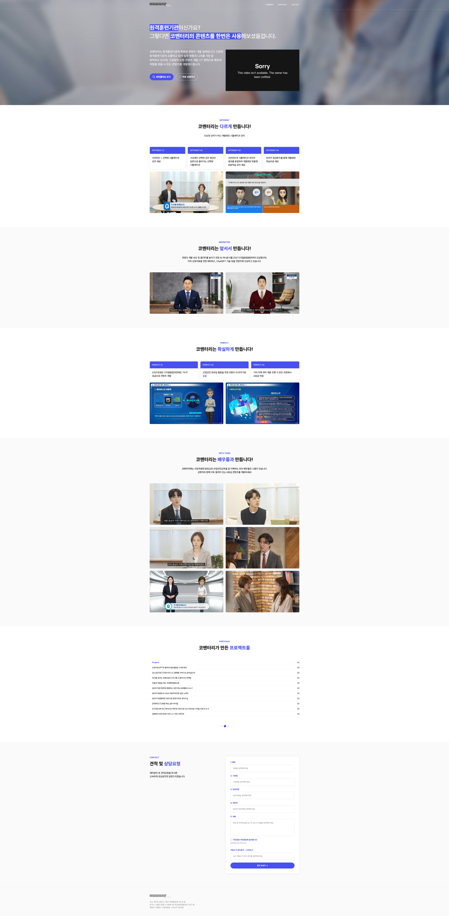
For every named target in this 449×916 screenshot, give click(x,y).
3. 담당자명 (234, 789)
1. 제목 (232, 762)
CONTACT (295, 5)
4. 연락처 (234, 803)
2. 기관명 (234, 776)
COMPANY (269, 5)
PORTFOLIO (282, 5)
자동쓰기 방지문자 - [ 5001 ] (241, 850)
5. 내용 (233, 816)
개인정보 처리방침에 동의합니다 (245, 840)
